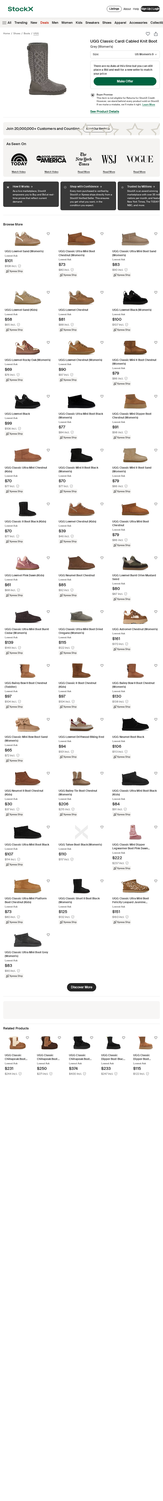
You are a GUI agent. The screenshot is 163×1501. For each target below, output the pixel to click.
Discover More (81, 987)
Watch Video (19, 171)
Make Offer (125, 81)
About (127, 10)
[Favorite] (148, 34)
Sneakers (92, 23)
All (9, 23)
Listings (114, 8)
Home (6, 33)
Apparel (120, 23)
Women (67, 23)
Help (136, 9)
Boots (27, 33)
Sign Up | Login (150, 8)
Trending (21, 23)
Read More (84, 171)
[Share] (156, 34)
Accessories (138, 23)
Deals (44, 23)
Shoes (106, 23)
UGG (36, 33)
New (34, 23)
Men (55, 23)
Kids (79, 23)
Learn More (148, 104)
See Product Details (104, 111)
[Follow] (48, 234)
